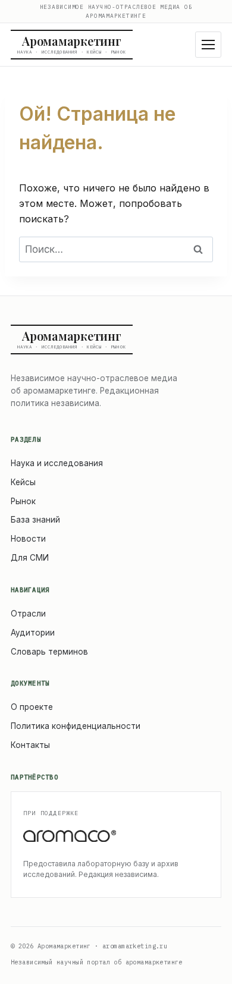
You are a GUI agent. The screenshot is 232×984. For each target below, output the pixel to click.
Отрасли (28, 613)
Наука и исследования (57, 463)
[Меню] (208, 45)
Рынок (23, 501)
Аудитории (33, 632)
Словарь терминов (49, 651)
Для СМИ (30, 557)
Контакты (30, 745)
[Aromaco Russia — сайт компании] (116, 836)
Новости (28, 538)
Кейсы (23, 482)
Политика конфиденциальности (75, 726)
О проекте (32, 707)
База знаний (35, 519)
